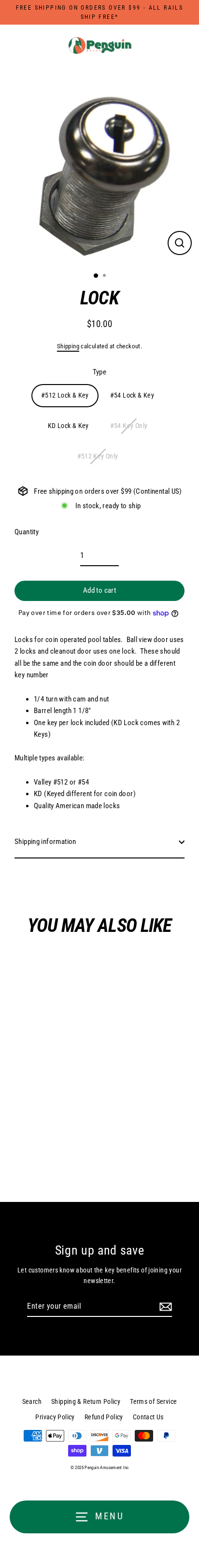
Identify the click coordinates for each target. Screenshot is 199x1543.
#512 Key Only (97, 456)
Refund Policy (104, 1417)
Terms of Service (153, 1401)
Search (32, 1401)
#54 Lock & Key (132, 395)
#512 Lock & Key (65, 395)
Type (100, 372)
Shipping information (45, 841)
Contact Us (148, 1417)
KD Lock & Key (68, 425)
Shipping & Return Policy (85, 1401)
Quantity (26, 532)
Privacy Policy (54, 1417)
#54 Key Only (129, 425)
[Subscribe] (164, 1306)
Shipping (68, 346)
